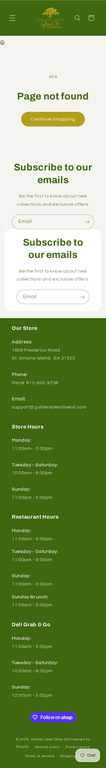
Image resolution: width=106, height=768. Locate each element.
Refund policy (47, 747)
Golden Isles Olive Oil (49, 739)
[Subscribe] (87, 222)
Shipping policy (73, 756)
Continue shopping (53, 119)
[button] (12, 18)
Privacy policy (77, 747)
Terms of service (39, 756)
